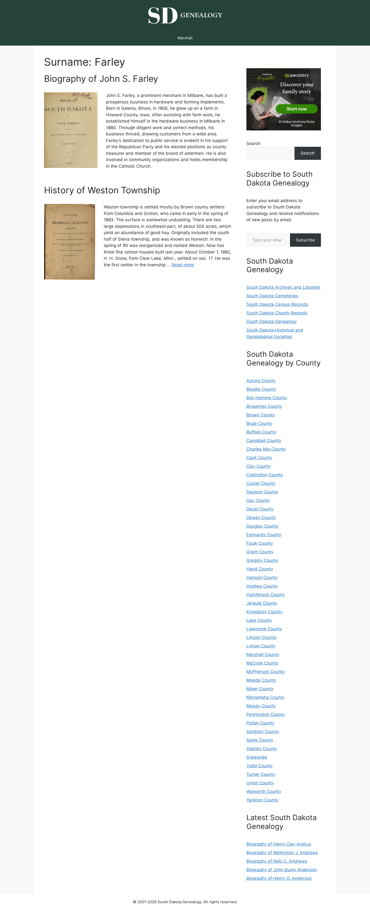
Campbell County (263, 440)
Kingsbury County (264, 611)
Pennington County (265, 714)
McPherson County (265, 671)
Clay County (258, 466)
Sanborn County (262, 731)
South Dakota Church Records (276, 312)
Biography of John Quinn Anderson (281, 869)
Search (253, 143)
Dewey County (261, 517)
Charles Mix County (266, 449)
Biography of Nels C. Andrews (276, 861)
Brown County (260, 414)
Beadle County (261, 389)
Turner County (260, 774)
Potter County (260, 722)
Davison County (262, 491)
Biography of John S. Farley (101, 78)
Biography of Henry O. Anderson (279, 878)
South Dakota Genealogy (271, 321)
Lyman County (260, 645)
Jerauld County (261, 603)
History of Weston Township (102, 190)
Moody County (261, 705)
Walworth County (263, 791)
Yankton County (262, 800)
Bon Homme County (266, 397)
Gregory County (262, 560)
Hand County (259, 568)
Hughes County (262, 586)
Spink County (259, 740)
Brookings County (264, 406)
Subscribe (305, 239)
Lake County (259, 620)
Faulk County (259, 543)
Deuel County (260, 509)
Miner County (259, 688)
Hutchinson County (265, 594)
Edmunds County (263, 534)
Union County (260, 782)
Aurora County (261, 380)
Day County (258, 500)
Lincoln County (261, 637)
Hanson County (262, 577)
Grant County (259, 551)
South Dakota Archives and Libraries (283, 287)
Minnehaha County (265, 697)
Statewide (256, 757)
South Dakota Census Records (277, 304)
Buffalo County (261, 431)
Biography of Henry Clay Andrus (278, 844)
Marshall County (262, 654)
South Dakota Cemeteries (272, 295)
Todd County (259, 765)
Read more (183, 264)
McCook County (262, 663)
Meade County (261, 680)
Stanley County (261, 748)
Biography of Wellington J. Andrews (282, 852)
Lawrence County (264, 628)
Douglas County (262, 526)
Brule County (259, 423)
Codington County (264, 474)
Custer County (260, 483)
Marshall (185, 37)
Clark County (259, 457)
